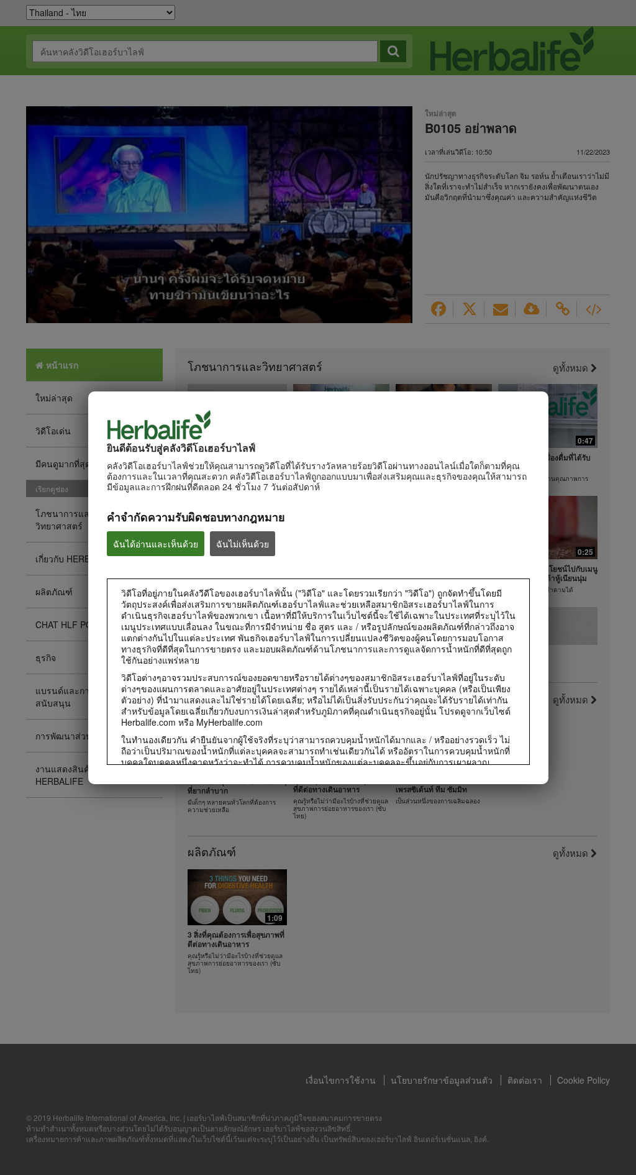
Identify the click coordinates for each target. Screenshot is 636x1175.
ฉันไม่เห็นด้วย (242, 543)
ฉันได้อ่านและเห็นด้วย (155, 543)
